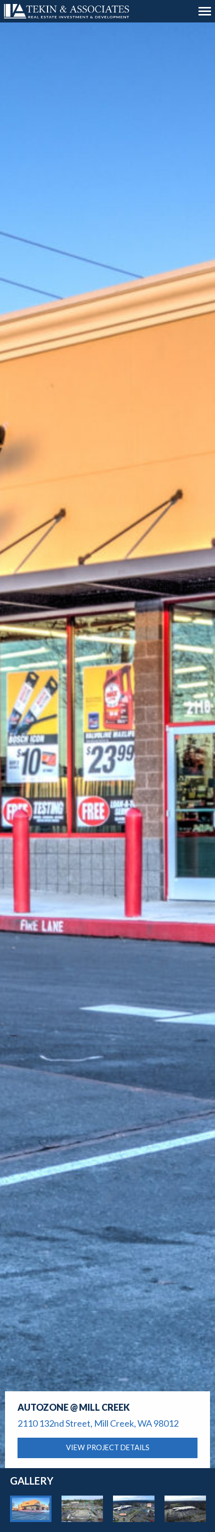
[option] (31, 1509)
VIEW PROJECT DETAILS (108, 1447)
